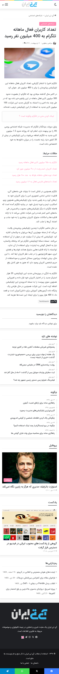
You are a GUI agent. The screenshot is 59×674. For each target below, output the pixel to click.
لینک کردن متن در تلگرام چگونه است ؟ (36, 116)
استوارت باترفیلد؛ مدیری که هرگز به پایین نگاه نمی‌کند (29, 487)
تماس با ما (25, 663)
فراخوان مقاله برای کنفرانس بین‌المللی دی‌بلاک (35, 578)
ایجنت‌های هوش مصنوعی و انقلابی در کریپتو (36, 572)
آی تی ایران (49, 15)
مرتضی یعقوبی (47, 43)
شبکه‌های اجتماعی (35, 15)
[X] (33, 637)
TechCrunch (44, 301)
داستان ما (34, 663)
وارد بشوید (33, 323)
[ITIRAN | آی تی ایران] (29, 4)
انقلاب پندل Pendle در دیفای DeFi (39, 583)
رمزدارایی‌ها (51, 563)
